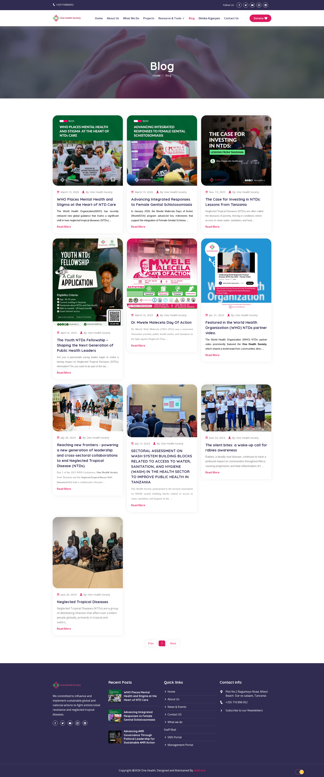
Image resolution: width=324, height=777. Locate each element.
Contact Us (231, 18)
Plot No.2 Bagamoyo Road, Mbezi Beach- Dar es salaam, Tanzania (247, 694)
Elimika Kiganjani (209, 18)
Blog (192, 18)
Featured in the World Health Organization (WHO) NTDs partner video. (236, 327)
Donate (259, 18)
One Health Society (101, 192)
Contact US (174, 714)
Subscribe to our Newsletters (244, 710)
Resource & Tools (170, 18)
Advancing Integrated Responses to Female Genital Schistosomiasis (139, 715)
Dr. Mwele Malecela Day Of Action (161, 322)
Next (173, 643)
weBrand (199, 770)
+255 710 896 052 (237, 702)
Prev (151, 643)
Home (99, 18)
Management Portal (180, 745)
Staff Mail (170, 730)
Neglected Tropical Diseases (82, 601)
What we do (131, 18)
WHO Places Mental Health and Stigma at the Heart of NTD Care (140, 696)
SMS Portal (174, 737)
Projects (148, 18)
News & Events (176, 707)
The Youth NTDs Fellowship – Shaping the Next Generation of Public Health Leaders (85, 345)
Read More (64, 226)
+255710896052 (65, 4)
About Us (113, 18)
